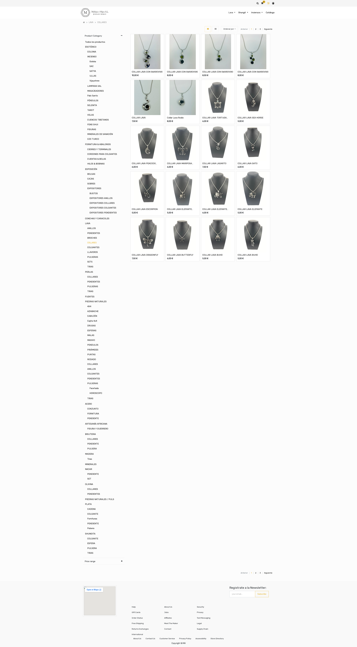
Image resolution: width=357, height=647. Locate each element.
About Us (168, 607)
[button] (229, 29)
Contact (167, 629)
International (137, 634)
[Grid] (208, 29)
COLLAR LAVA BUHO (212, 255)
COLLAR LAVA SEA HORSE (250, 117)
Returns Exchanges (140, 629)
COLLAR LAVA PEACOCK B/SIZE (144, 163)
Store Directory (217, 639)
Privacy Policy (185, 639)
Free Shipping (138, 623)
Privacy (200, 612)
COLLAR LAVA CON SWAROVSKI (147, 72)
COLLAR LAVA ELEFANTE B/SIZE (214, 209)
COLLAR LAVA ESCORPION (145, 209)
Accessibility (201, 639)
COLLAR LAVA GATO (247, 163)
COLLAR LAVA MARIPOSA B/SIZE (179, 163)
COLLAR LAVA (139, 117)
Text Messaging (203, 618)
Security (200, 607)
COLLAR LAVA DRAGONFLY (145, 255)
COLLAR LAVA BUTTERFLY (180, 255)
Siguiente (268, 29)
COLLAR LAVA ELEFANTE (250, 209)
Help (134, 607)
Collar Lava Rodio (175, 117)
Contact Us (150, 639)
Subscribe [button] (261, 594)
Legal (199, 623)
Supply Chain (202, 629)
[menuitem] (270, 13)
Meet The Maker (171, 623)
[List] (215, 29)
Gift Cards (136, 612)
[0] (262, 3)
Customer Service (167, 639)
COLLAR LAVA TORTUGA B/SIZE (214, 117)
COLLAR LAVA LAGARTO (214, 163)
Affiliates (168, 618)
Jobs (166, 612)
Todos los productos (95, 42)
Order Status (137, 618)
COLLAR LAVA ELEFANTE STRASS (179, 209)
